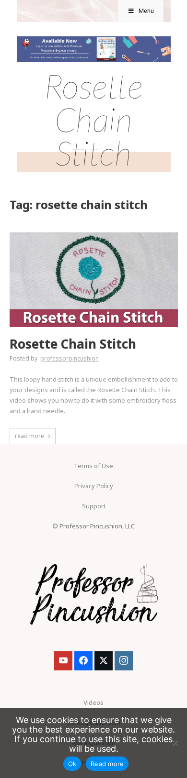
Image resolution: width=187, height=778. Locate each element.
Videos (93, 702)
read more (29, 436)
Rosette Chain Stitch (73, 344)
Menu (146, 11)
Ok (72, 763)
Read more (107, 763)
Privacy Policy (93, 486)
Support (93, 506)
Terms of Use (93, 465)
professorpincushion (69, 358)
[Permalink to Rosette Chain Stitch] (94, 235)
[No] (175, 743)
